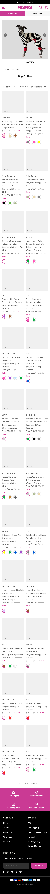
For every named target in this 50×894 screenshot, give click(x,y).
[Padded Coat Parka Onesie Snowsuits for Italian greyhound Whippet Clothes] (37, 222)
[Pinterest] (20, 872)
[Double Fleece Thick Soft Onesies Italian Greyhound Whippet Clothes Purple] (13, 571)
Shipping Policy (34, 841)
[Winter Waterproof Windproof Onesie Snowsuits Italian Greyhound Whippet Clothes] (13, 160)
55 (26, 783)
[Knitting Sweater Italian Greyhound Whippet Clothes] (13, 684)
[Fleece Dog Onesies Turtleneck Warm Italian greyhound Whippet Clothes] (37, 571)
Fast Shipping (33, 827)
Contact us (7, 832)
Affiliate (6, 841)
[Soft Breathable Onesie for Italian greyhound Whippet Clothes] (37, 516)
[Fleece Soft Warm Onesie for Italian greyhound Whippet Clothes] (37, 280)
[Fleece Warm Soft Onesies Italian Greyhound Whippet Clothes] (13, 457)
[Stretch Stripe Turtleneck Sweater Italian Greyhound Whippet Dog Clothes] (13, 736)
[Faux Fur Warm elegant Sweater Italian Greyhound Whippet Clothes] (13, 338)
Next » (34, 783)
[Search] (40, 7)
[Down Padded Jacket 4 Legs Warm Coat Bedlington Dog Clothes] (13, 629)
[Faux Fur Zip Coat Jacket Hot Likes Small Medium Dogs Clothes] (13, 102)
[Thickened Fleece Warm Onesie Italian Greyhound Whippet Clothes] (13, 516)
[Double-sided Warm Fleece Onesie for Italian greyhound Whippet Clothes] (13, 280)
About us (6, 827)
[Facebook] (4, 872)
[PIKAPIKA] (25, 7)
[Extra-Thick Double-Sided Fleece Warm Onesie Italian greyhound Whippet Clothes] (37, 338)
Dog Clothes (16, 69)
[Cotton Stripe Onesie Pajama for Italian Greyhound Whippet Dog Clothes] (13, 222)
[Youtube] (12, 872)
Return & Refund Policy (37, 832)
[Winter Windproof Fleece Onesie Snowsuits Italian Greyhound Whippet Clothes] (37, 399)
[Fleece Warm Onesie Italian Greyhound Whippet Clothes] (37, 457)
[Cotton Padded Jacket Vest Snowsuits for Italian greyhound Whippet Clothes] (37, 102)
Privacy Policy (33, 837)
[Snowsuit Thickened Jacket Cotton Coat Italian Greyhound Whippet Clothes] (13, 399)
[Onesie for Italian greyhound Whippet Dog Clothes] (37, 684)
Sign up (39, 866)
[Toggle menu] (4, 7)
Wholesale (7, 837)
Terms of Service (34, 846)
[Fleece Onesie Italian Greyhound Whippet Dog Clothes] (37, 160)
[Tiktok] (16, 872)
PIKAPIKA (5, 69)
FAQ (29, 823)
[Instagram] (8, 872)
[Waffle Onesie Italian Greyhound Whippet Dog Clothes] (37, 736)
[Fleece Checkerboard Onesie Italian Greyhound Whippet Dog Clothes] (37, 629)
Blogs (5, 823)
